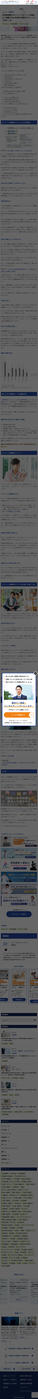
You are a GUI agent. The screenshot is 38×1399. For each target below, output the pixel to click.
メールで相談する (19, 715)
